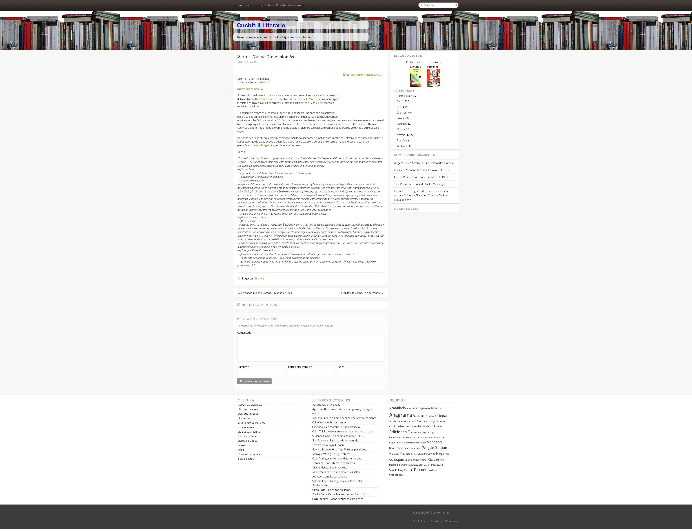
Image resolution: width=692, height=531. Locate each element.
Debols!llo (415, 426)
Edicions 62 (417, 432)
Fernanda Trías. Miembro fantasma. (333, 463)
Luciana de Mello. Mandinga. (428, 184)
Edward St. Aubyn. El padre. (328, 445)
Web (341, 367)
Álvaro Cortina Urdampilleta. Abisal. (433, 163)
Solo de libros (246, 458)
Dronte (259, 278)
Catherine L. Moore (305, 99)
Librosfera (244, 445)
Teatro (401, 146)
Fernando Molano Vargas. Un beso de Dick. (264, 293)
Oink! (241, 449)
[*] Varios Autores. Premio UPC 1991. (426, 177)
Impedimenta (396, 437)
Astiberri (419, 415)
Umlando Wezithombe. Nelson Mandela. (336, 427)
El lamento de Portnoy (251, 422)
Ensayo (401, 118)
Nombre (243, 367)
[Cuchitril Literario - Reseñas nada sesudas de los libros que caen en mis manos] (443, 22)
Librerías (402, 123)
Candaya (431, 421)
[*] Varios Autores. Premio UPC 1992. (427, 170)
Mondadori (435, 442)
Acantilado (397, 408)
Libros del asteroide (405, 442)
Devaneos (244, 418)
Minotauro (421, 442)
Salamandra (403, 464)
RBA (431, 459)
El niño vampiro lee (249, 427)
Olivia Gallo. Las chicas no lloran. (331, 490)
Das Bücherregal (248, 413)
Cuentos (402, 112)
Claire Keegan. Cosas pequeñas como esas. (338, 499)
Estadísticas (265, 5)
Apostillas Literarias (250, 404)
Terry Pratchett (405, 470)
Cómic (400, 101)
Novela (401, 135)
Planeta (405, 453)
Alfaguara (422, 408)
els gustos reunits (249, 431)
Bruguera (422, 421)
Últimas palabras (248, 409)
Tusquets (420, 469)
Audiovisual (403, 96)
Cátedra (441, 421)
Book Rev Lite (421, 521)
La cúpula (409, 437)
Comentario (245, 332)
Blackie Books (408, 421)
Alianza (436, 408)
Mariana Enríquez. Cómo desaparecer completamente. (344, 418)
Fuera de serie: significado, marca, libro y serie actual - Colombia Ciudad (421, 193)
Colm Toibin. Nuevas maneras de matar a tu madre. (343, 431)
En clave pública (247, 436)
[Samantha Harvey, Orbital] (416, 85)
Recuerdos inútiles (249, 454)
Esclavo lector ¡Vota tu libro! (425, 62)
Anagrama (400, 415)
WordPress (452, 521)
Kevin (397, 170)
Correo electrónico (300, 367)
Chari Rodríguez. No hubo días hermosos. (337, 458)
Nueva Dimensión (406, 448)
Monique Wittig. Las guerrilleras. (331, 454)
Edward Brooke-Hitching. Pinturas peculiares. (339, 449)
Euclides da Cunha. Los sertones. (362, 293)
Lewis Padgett (262, 145)
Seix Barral (437, 464)
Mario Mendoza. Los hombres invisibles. (336, 472)
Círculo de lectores (399, 426)
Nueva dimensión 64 (250, 89)
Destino (427, 426)
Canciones (302, 5)
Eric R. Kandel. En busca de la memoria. (335, 440)
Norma (392, 448)
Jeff (396, 177)
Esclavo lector (243, 5)
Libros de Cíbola (247, 440)
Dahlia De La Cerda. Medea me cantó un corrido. (341, 494)
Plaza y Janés (418, 453)
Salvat (414, 465)
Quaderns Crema (417, 460)
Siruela (393, 470)
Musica (401, 129)
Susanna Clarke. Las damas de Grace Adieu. (338, 436)
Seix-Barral (424, 464)
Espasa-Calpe (428, 432)
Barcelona (430, 416)
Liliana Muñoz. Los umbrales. (329, 467)
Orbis (418, 448)
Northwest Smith (266, 99)
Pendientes (284, 5)
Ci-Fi (399, 107)
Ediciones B (399, 431)
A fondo (411, 408)
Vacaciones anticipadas (326, 404)
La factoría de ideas (423, 437)
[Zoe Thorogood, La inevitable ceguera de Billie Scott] (433, 85)
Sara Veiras (400, 184)
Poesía (401, 140)
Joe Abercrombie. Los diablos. (330, 476)
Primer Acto (429, 453)
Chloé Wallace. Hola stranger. (329, 422)
